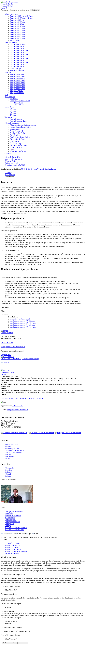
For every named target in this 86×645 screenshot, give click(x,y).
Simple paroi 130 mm (17, 28)
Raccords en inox (16, 119)
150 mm (13, 111)
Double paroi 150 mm (17, 52)
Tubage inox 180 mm (17, 89)
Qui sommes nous (11, 444)
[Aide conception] (7, 357)
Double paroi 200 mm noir (19, 62)
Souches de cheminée (13, 516)
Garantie (8, 474)
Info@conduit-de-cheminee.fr (45, 169)
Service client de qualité (13, 159)
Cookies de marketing (13, 549)
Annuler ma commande (13, 452)
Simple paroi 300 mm (17, 38)
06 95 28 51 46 (26, 169)
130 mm (13, 109)
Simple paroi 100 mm (17, 22)
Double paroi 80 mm (17, 44)
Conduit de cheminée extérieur (16, 528)
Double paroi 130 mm (17, 48)
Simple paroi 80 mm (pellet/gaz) (21, 16)
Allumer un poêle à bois (18, 145)
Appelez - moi (6, 355)
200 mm (13, 115)
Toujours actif (20, 575)
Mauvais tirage (15, 129)
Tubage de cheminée (12, 522)
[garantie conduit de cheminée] (43, 363)
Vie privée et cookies (12, 543)
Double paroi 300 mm (17, 66)
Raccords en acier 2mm (18, 121)
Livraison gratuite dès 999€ (15, 165)
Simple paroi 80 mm (17, 20)
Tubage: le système (16, 91)
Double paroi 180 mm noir (19, 58)
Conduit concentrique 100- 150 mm (22, 321)
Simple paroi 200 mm (17, 34)
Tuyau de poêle (10, 520)
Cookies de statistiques (13, 547)
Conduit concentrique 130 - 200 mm (22, 323)
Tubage (8, 526)
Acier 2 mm (9, 107)
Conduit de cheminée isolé (14, 530)
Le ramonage (14, 141)
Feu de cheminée (16, 143)
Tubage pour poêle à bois (14, 512)
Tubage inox (9, 524)
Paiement (4, 374)
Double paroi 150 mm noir (19, 54)
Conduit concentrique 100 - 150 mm (22, 327)
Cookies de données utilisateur (16, 551)
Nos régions (9, 456)
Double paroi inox (11, 42)
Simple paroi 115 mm (17, 24)
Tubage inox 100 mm (17, 77)
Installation (14, 99)
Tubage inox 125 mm (17, 83)
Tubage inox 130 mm (17, 85)
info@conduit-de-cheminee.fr (13, 347)
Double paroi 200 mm (17, 60)
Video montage (15, 68)
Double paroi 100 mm (17, 46)
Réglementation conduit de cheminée (23, 125)
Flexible (8, 73)
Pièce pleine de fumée (17, 139)
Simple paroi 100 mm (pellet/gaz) (21, 18)
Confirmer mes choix (9, 643)
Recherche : (5, 10)
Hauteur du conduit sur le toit (20, 127)
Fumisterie (9, 514)
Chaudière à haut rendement (20, 101)
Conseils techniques (12, 123)
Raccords (8, 117)
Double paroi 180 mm (17, 56)
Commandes (9, 468)
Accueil (8, 153)
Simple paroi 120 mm (17, 26)
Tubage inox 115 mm (17, 79)
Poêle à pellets (15, 135)
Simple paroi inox (11, 14)
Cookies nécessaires (12, 545)
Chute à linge (10, 518)
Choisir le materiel (16, 131)
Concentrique (10, 97)
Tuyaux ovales (15, 40)
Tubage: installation (17, 93)
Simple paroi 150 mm (17, 30)
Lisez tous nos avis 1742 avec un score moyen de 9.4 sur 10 (22, 398)
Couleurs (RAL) (16, 147)
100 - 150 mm (19, 105)
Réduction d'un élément (18, 151)
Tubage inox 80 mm (17, 75)
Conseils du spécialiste (13, 157)
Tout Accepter (22, 643)
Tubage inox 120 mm (17, 81)
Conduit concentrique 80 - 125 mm (22, 325)
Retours (8, 476)
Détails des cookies (12, 553)
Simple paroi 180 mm (17, 32)
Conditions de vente (12, 448)
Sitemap (8, 454)
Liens (12, 149)
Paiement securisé (11, 163)
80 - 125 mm (18, 103)
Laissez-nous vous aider (30, 359)
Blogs (7, 458)
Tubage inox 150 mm (17, 87)
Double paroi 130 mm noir (19, 50)
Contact (8, 446)
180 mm (13, 113)
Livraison (8, 470)
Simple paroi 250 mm (17, 36)
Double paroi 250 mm (17, 64)
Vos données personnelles (14, 450)
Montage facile (10, 161)
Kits (6, 95)
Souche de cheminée (17, 70)
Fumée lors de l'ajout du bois (20, 137)
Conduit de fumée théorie (19, 133)
